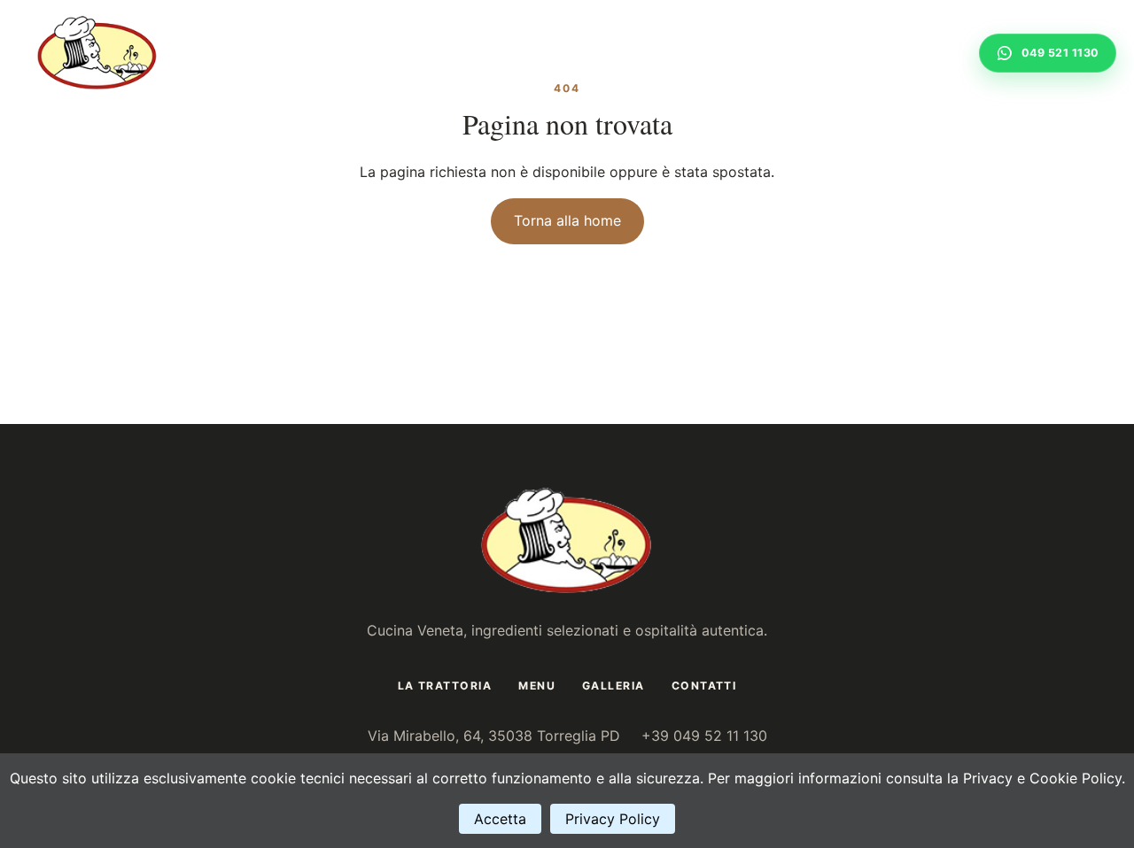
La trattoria (654, 52)
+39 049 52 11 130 (704, 735)
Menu (747, 52)
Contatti (917, 52)
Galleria (825, 52)
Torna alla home (567, 220)
